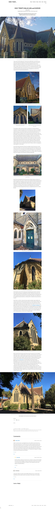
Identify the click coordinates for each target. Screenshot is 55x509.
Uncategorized (27, 428)
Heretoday (18, 457)
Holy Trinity (21, 359)
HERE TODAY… (13, 2)
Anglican (19, 429)
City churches (39, 429)
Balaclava (27, 429)
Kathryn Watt (17, 440)
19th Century (16, 429)
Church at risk (35, 429)
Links (42, 505)
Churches (35, 505)
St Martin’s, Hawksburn (36, 305)
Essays (38, 505)
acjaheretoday (16, 428)
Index (40, 505)
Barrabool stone (31, 429)
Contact (45, 505)
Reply (15, 467)
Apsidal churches (23, 429)
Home (32, 505)
